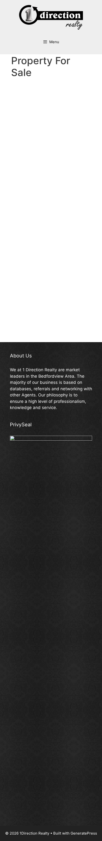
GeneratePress (84, 833)
